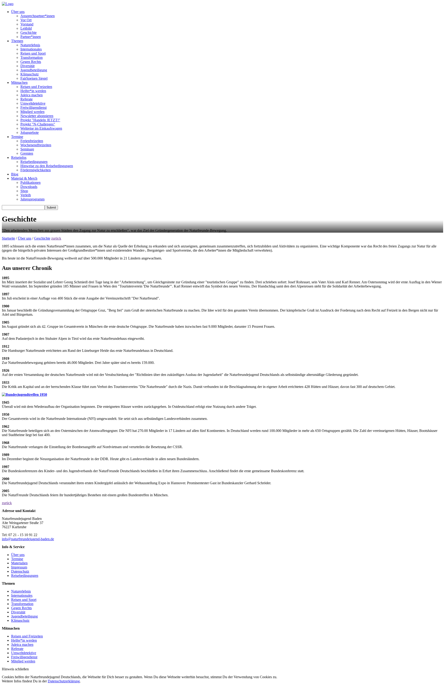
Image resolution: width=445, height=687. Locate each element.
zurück (56, 238)
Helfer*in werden (33, 91)
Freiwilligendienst (33, 107)
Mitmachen (19, 82)
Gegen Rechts (30, 62)
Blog (14, 174)
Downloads (28, 187)
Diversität (27, 66)
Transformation (31, 57)
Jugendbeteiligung (33, 70)
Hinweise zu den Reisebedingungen (46, 166)
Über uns (18, 12)
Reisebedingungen (34, 162)
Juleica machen (31, 95)
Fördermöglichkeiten (35, 170)
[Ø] (9, 539)
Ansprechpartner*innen (37, 16)
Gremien (26, 153)
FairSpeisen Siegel (34, 78)
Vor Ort (26, 20)
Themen (17, 41)
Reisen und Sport (33, 53)
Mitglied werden (32, 112)
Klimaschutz (29, 74)
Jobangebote (29, 132)
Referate (26, 99)
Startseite (8, 238)
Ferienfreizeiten (31, 141)
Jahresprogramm (32, 199)
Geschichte (28, 32)
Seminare (27, 149)
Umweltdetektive (32, 103)
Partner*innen (30, 37)
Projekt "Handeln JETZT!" (40, 120)
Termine (17, 137)
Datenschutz (20, 571)
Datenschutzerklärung (64, 681)
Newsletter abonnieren (36, 116)
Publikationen (30, 182)
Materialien (19, 563)
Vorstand (26, 24)
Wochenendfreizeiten (35, 145)
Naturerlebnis (30, 45)
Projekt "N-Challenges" (37, 124)
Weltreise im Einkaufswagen (41, 128)
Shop (24, 191)
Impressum (19, 567)
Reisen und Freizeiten (36, 87)
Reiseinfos (18, 157)
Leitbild (26, 28)
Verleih (25, 195)
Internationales (31, 49)
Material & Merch (24, 178)
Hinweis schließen (15, 669)
